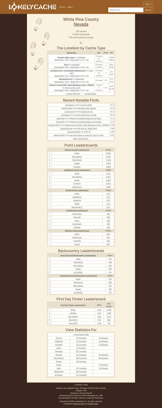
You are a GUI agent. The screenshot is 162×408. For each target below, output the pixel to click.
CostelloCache (66, 128)
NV (87, 60)
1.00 (99, 320)
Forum (62, 7)
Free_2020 (73, 323)
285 (108, 221)
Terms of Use (79, 404)
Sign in (148, 4)
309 (108, 214)
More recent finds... (81, 139)
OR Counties (81, 361)
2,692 (108, 187)
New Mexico (59, 358)
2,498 (109, 310)
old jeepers (69, 105)
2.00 (99, 313)
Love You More (86, 105)
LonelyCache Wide (81, 334)
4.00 (99, 310)
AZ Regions (103, 338)
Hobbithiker (79, 79)
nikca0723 (73, 320)
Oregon (59, 361)
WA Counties (81, 371)
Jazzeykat (60, 118)
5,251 (108, 173)
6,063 (108, 153)
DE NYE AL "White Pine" (87, 128)
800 (109, 320)
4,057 (108, 177)
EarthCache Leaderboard (77, 210)
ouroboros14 (70, 112)
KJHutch (77, 167)
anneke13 (77, 200)
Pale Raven (77, 160)
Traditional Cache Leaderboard (77, 170)
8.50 (99, 317)
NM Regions (103, 358)
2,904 (108, 183)
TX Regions (103, 365)
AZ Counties (81, 338)
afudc (77, 153)
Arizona (59, 338)
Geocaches (71, 53)
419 (110, 259)
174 (110, 272)
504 (108, 234)
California (59, 341)
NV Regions (103, 355)
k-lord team (77, 224)
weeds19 (75, 65)
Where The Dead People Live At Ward (85, 118)
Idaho (58, 348)
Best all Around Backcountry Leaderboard (78, 255)
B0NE (77, 204)
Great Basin (59, 60)
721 (109, 323)
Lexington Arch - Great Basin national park (67, 71)
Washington (59, 371)
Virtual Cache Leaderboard (77, 190)
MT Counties (81, 351)
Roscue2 (77, 217)
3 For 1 (66, 65)
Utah (59, 368)
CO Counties (81, 345)
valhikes (73, 313)
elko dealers (77, 157)
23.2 (108, 194)
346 (110, 262)
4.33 (99, 323)
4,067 (108, 157)
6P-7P (88, 132)
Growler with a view (66, 57)
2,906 (108, 167)
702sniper (81, 57)
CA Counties (81, 341)
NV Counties (81, 355)
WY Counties (81, 375)
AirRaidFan (77, 197)
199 (110, 269)
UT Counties (81, 368)
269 (110, 282)
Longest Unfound (73, 94)
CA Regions (103, 341)
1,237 (109, 317)
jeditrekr (77, 227)
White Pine (74, 60)
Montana (58, 351)
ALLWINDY (78, 272)
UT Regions (103, 368)
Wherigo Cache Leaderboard (77, 231)
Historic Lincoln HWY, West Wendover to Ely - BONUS (71, 85)
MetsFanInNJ (67, 108)
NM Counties (81, 358)
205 (110, 266)
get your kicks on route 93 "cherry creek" (87, 135)
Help (69, 7)
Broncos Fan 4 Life (72, 88)
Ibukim (77, 163)
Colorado (58, 345)
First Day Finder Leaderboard (73, 305)
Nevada (81, 24)
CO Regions (103, 345)
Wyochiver (60, 122)
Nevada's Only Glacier (87, 108)
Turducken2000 (73, 132)
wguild (77, 244)
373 (110, 279)
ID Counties (81, 348)
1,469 (109, 313)
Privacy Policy (93, 404)
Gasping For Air (65, 79)
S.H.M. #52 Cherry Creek (86, 115)
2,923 (108, 163)
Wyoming (59, 375)
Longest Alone (90, 94)
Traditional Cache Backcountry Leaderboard (78, 276)
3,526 (108, 160)
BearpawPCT (77, 207)
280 (108, 227)
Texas (58, 365)
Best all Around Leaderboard (77, 150)
